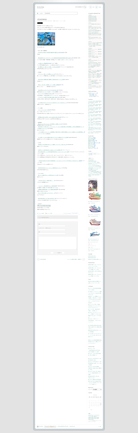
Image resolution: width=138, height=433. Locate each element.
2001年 (89, 419)
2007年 (95, 417)
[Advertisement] (63, 10)
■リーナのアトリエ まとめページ (94, 249)
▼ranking (90, 48)
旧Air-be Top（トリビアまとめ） (94, 415)
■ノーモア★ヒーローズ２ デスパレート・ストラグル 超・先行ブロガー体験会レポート (95, 335)
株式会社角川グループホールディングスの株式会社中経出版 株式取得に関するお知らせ (55, 57)
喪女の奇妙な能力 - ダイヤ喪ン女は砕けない (46, 198)
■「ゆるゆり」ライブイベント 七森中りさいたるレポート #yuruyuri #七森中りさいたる (95, 293)
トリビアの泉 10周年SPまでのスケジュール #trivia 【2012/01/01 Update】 (94, 83)
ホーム (37, 13)
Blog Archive (90, 389)
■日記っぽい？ (91, 143)
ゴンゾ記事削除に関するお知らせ (95, 24)
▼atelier (89, 69)
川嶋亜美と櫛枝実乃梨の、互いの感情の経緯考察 (47, 189)
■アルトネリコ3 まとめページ (93, 239)
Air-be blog (40, 7)
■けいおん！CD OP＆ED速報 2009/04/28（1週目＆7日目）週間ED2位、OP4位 (95, 368)
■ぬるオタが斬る (91, 144)
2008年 (92, 417)
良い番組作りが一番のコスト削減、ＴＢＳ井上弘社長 (48, 66)
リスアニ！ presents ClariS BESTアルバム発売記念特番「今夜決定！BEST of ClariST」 (94, 66)
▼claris (89, 59)
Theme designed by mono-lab (63, 426)
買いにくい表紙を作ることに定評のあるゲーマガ (47, 175)
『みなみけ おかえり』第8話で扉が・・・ (46, 180)
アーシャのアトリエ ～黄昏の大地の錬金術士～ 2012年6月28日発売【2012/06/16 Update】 (95, 71)
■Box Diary (97, 142)
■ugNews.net (90, 139)
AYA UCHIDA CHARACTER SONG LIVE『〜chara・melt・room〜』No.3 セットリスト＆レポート (95, 28)
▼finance (90, 41)
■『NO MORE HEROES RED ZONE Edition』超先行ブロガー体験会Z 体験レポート (95, 327)
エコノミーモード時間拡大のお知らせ (45, 93)
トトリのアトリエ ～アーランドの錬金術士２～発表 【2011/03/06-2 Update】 (94, 174)
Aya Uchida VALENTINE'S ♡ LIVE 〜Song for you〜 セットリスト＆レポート (95, 38)
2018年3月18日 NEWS (93, 19)
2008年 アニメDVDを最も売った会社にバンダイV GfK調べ (49, 150)
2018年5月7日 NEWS (92, 16)
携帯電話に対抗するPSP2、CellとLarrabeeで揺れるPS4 (49, 117)
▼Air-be (89, 22)
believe (57, 20)
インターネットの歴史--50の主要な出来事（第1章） (48, 97)
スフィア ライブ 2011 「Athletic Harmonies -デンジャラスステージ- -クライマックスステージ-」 (94, 163)
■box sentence (91, 142)
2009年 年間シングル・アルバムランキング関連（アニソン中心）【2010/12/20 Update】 (94, 169)
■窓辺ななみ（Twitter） (92, 148)
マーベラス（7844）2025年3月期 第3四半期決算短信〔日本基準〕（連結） (95, 102)
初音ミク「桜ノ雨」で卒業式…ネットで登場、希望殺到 (49, 84)
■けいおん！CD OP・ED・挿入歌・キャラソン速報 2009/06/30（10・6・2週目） (95, 373)
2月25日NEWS (43, 259)
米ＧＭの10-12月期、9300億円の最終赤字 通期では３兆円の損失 (50, 52)
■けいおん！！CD (91, 348)
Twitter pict (91, 95)
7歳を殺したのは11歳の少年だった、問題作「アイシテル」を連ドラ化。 (52, 144)
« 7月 (91, 409)
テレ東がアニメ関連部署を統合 (44, 63)
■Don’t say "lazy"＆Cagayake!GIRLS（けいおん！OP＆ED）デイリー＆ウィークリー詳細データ (95, 383)
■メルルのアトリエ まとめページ (94, 201)
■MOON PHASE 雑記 (92, 140)
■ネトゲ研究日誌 (91, 138)
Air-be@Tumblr (91, 96)
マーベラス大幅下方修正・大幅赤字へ (74, 259)
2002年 (98, 418)
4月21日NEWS (91, 159)
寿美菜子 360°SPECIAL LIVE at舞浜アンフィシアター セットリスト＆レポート (94, 35)
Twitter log (91, 94)
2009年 (89, 417)
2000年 (92, 419)
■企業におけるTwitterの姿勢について (94, 259)
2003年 (95, 418)
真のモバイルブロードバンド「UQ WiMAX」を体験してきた (49, 124)
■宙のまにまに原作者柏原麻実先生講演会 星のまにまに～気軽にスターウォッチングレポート (94, 342)
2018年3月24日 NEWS (93, 18)
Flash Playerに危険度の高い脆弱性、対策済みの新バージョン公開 (51, 79)
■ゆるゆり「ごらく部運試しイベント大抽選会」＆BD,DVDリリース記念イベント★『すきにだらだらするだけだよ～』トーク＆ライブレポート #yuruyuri (95, 299)
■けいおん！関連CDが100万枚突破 (94, 379)
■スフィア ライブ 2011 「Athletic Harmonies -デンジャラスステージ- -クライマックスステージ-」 (94, 306)
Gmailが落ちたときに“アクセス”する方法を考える (47, 90)
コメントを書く (63, 20)
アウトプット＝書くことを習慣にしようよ (46, 74)
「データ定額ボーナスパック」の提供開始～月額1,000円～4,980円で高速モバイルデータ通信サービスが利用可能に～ (61, 132)
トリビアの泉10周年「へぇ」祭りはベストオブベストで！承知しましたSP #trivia (95, 87)
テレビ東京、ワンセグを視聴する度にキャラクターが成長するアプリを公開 (52, 137)
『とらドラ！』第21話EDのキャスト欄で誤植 (47, 185)
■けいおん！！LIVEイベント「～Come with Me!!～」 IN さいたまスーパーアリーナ (94, 320)
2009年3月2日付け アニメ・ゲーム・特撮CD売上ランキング (50, 167)
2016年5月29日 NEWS (92, 161)
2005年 (89, 418)
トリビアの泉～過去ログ (92, 416)
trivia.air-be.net (72, 426)
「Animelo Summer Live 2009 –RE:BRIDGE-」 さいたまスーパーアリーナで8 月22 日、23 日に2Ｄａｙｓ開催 (59, 160)
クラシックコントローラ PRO (44, 109)
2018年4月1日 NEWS (92, 17)
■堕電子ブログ (91, 141)
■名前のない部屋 (91, 137)
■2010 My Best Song (92, 257)
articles (41, 13)
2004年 (92, 418)
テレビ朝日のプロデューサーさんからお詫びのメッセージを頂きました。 (52, 102)
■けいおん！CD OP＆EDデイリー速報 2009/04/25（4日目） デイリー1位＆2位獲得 (94, 363)
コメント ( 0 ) (74, 213)
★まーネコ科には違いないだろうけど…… (46, 193)
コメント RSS (49, 213)
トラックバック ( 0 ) (67, 213)
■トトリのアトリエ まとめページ (94, 214)
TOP (100, 426)
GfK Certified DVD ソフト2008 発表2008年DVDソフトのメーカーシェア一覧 (53, 151)
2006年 (98, 417)
